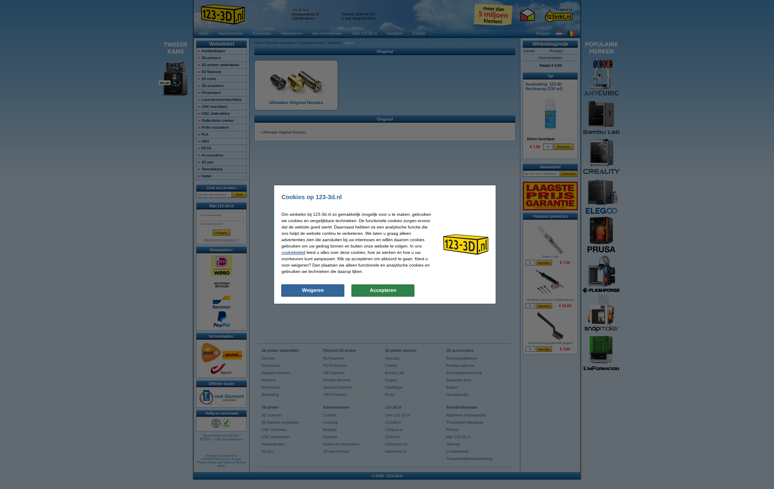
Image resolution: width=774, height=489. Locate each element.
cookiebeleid (293, 252)
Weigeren (313, 290)
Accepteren (383, 290)
